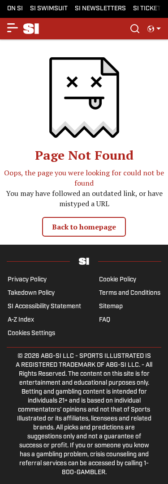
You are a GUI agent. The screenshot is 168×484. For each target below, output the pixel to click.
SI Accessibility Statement (44, 306)
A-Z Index (21, 320)
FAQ (104, 320)
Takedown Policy (31, 293)
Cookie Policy (117, 279)
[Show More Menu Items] (12, 27)
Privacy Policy (27, 279)
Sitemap (111, 306)
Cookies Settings (31, 333)
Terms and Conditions (129, 293)
